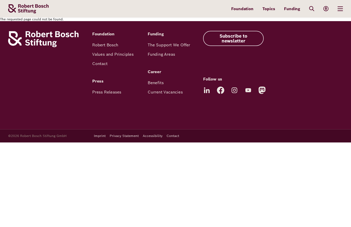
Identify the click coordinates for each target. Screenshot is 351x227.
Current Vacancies (165, 92)
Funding (292, 8)
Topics (268, 8)
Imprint (100, 136)
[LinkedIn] (206, 90)
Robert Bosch (105, 45)
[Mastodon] (262, 90)
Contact (100, 63)
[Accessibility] (326, 8)
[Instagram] (234, 90)
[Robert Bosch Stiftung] (43, 46)
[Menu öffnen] (340, 8)
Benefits (156, 82)
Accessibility (152, 136)
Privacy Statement (124, 136)
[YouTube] (248, 90)
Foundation (242, 8)
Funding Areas (161, 54)
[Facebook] (220, 90)
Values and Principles (113, 54)
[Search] (312, 8)
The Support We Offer (169, 45)
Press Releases (106, 92)
